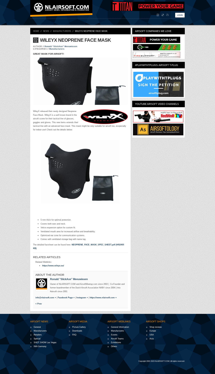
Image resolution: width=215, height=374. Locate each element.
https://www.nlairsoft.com (102, 297)
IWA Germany (40, 346)
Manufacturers (62, 31)
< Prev (38, 304)
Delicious (162, 15)
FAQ (74, 335)
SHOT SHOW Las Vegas (45, 342)
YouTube (167, 15)
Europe (153, 331)
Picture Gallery (79, 327)
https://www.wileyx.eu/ (53, 265)
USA (152, 335)
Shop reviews (156, 327)
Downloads (77, 331)
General (37, 327)
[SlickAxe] (41, 284)
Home (36, 31)
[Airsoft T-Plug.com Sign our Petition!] (158, 84)
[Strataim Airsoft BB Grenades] (156, 49)
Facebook (157, 15)
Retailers (38, 335)
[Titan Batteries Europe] (147, 10)
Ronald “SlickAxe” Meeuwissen (61, 46)
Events (114, 335)
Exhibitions (116, 342)
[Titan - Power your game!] (156, 42)
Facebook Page (65, 297)
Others (114, 346)
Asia (152, 338)
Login (180, 15)
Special (37, 338)
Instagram (81, 297)
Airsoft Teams (117, 338)
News (46, 31)
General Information (120, 327)
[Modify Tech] (156, 57)
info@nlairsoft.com (44, 297)
